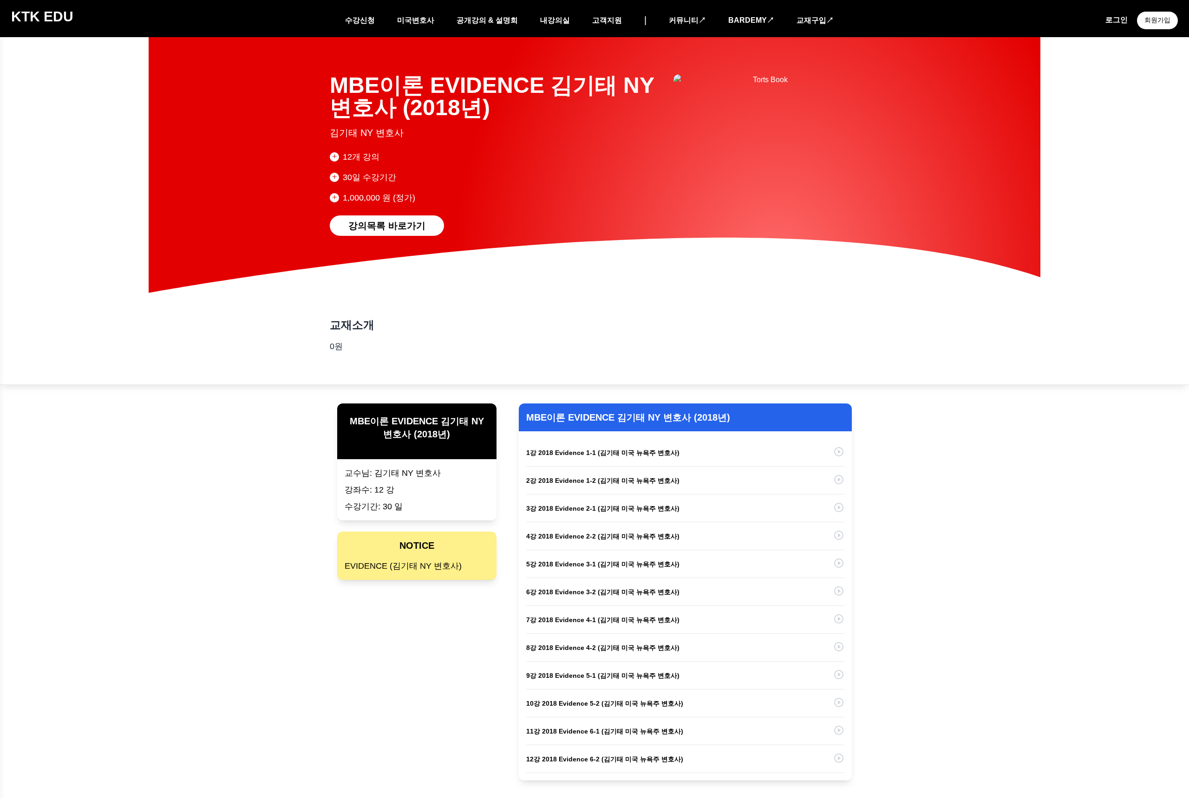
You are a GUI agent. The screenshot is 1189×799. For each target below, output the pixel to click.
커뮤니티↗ (687, 20)
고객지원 (607, 20)
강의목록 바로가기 (386, 226)
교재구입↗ (815, 20)
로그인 (1116, 20)
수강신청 (360, 20)
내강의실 (555, 20)
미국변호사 (415, 20)
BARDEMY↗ (751, 20)
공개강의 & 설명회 (487, 20)
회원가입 (1157, 20)
